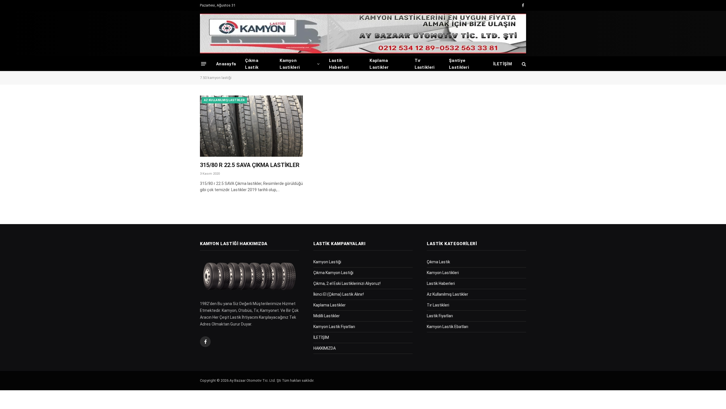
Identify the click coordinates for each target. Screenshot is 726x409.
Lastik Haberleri (339, 64)
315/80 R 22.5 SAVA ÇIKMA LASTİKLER (249, 165)
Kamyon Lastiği (327, 262)
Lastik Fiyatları (440, 316)
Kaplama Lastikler (379, 64)
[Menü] (203, 63)
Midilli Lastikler (326, 316)
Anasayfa (226, 63)
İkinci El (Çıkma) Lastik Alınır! (338, 294)
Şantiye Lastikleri (459, 64)
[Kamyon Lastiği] (363, 33)
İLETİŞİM (502, 63)
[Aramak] (523, 63)
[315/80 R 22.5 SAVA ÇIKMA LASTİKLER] (251, 126)
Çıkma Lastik (251, 64)
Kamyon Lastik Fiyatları (334, 326)
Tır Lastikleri (425, 64)
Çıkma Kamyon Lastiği (333, 272)
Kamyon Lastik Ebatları (447, 326)
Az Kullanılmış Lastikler (224, 100)
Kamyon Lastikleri (290, 64)
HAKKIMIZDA (324, 348)
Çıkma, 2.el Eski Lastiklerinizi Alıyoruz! (347, 283)
